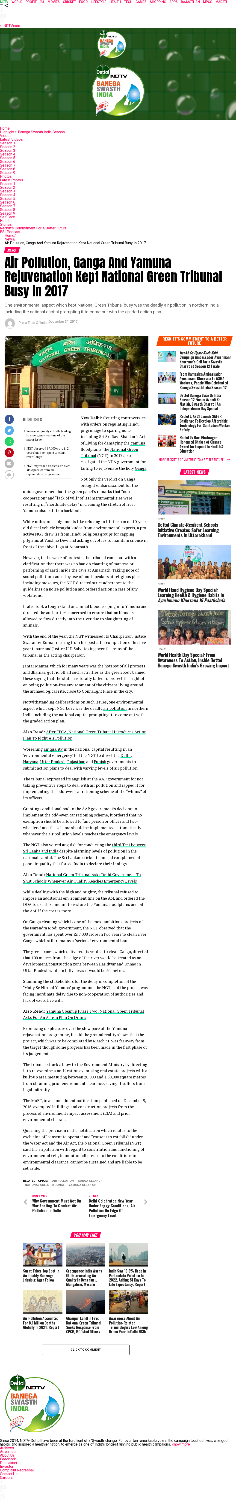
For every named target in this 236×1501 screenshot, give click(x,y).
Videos (6, 136)
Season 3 (7, 150)
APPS (173, 2)
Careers (6, 1477)
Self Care (7, 217)
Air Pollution (63, 1180)
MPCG (207, 2)
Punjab (100, 761)
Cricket (69, 2)
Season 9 (7, 172)
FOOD (83, 2)
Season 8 (7, 169)
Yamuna (137, 443)
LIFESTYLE (98, 2)
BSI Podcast (10, 232)
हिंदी (42, 2)
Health (5, 221)
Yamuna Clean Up (82, 1185)
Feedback (8, 1459)
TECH (128, 2)
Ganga (140, 468)
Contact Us (9, 1474)
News (10, 239)
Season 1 (7, 143)
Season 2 (7, 147)
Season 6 (7, 161)
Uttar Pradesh (52, 761)
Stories (6, 224)
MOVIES (54, 2)
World (17, 2)
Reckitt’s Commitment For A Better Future (33, 228)
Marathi (222, 2)
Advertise (8, 1451)
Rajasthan (190, 2)
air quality (53, 749)
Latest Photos (11, 180)
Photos (6, 176)
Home (5, 128)
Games (141, 2)
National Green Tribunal (45, 1185)
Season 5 (7, 158)
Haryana (30, 761)
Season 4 (7, 154)
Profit (31, 2)
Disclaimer (8, 1463)
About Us (7, 1455)
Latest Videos (11, 139)
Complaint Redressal (17, 1470)
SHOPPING (158, 2)
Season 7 (7, 165)
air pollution (115, 708)
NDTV (4, 2)
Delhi (126, 755)
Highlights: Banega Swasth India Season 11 (35, 132)
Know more (181, 1444)
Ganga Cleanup (90, 1180)
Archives (7, 1448)
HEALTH (115, 2)
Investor (6, 1466)
